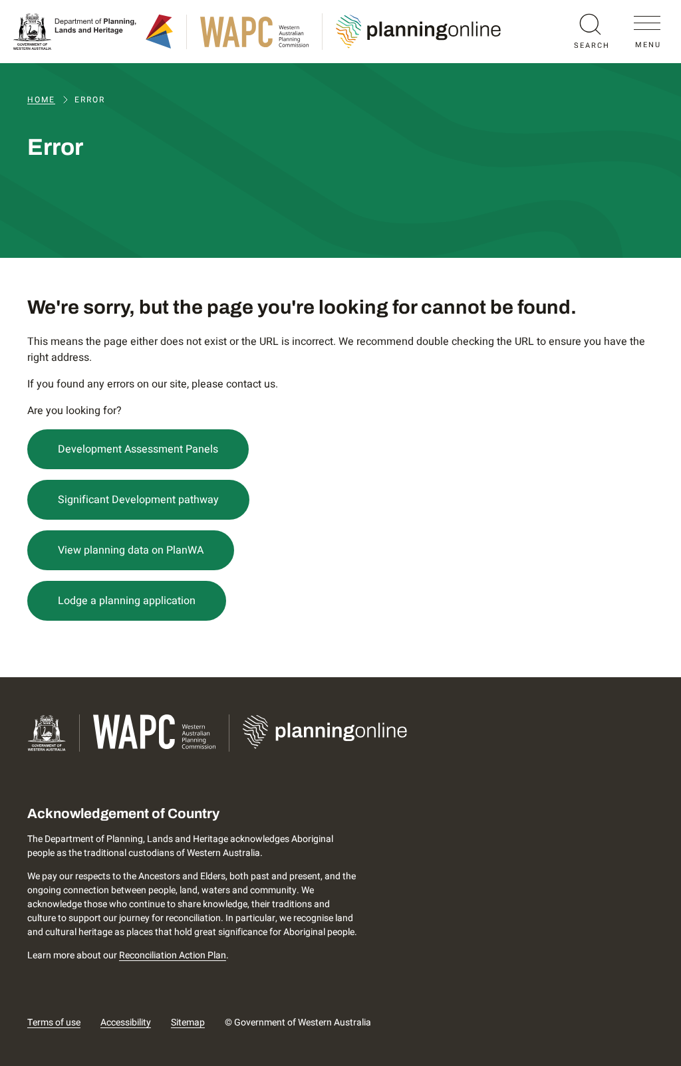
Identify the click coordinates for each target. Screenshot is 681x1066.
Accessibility (125, 1022)
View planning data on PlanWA (131, 550)
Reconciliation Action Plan (172, 955)
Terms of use (53, 1022)
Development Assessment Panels (138, 449)
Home (41, 100)
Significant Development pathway (138, 500)
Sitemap (188, 1022)
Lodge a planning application (127, 601)
